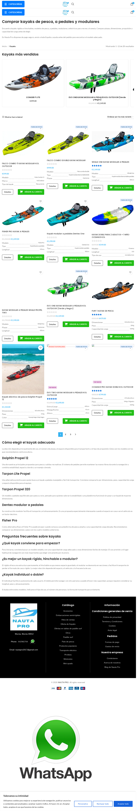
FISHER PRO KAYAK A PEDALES (15, 231)
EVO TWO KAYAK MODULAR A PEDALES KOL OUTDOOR (67, 394)
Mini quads (68, 663)
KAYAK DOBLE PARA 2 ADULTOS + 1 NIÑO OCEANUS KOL (110, 236)
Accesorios (68, 611)
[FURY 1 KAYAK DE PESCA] (113, 289)
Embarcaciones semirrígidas (68, 615)
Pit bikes (68, 655)
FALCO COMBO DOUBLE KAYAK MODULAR (66, 160)
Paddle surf (68, 637)
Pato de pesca (68, 642)
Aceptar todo (123, 804)
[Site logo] (65, 4)
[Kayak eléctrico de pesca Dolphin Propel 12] (23, 369)
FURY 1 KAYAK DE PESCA (103, 311)
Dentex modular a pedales (23, 505)
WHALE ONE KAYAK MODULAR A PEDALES (110, 162)
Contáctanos (112, 658)
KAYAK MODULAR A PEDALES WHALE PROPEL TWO (22, 311)
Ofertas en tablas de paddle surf (68, 628)
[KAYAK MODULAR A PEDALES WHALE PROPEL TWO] (23, 288)
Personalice (83, 804)
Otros (68, 633)
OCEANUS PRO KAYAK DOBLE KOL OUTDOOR (112, 387)
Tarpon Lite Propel (16, 474)
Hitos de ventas (68, 620)
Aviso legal (112, 630)
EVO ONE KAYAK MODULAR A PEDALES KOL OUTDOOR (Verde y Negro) (66, 307)
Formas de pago (112, 642)
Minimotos (68, 659)
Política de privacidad (112, 617)
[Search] (72, 4)
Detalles (7, 192)
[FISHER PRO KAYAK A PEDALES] (23, 213)
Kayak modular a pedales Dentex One (65, 233)
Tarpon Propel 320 (16, 489)
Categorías (13, 4)
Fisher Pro (9, 520)
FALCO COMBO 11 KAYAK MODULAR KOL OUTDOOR (20, 165)
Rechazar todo (103, 804)
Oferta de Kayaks (68, 624)
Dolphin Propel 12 (15, 458)
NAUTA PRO (63, 682)
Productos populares (68, 646)
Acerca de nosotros (112, 663)
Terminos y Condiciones (112, 621)
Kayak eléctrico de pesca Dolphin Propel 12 (22, 398)
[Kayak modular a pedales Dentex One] (68, 214)
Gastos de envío (112, 646)
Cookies (112, 626)
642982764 (23, 642)
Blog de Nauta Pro (112, 667)
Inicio (4, 46)
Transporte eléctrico (68, 650)
